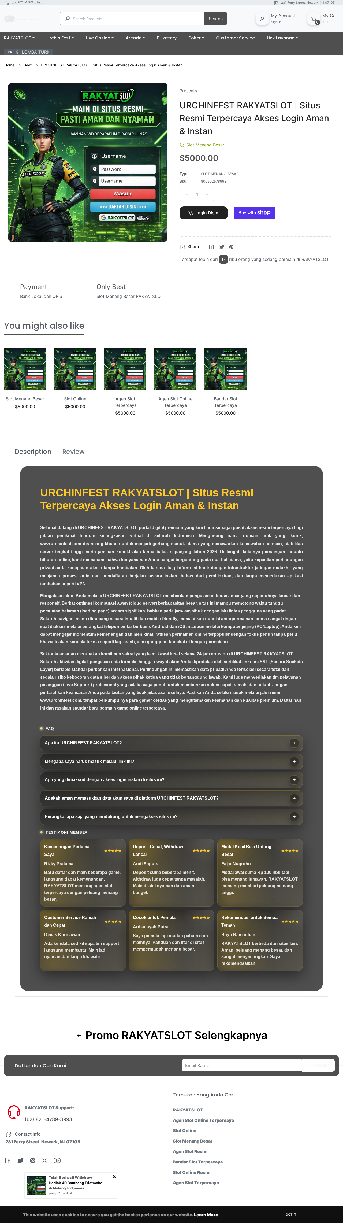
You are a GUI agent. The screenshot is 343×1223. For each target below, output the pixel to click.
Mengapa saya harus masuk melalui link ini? (89, 761)
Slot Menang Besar (25, 398)
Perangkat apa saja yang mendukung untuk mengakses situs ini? (111, 816)
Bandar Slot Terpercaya (198, 1162)
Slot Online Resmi (192, 1172)
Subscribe (318, 1066)
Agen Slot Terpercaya (196, 1182)
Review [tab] (73, 451)
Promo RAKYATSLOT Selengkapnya (175, 1035)
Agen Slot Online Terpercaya (203, 1120)
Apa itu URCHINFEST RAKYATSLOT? (83, 743)
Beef (28, 65)
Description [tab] (33, 451)
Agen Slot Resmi (190, 1151)
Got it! (291, 1215)
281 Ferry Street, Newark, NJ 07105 (308, 3)
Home (9, 65)
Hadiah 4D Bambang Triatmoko (75, 1183)
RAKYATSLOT (188, 1110)
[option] (25, 385)
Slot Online (75, 398)
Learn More (206, 1214)
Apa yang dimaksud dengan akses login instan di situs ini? (105, 779)
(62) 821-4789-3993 (27, 2)
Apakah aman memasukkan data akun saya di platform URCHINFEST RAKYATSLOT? (132, 798)
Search (216, 18)
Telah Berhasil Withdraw (70, 1177)
